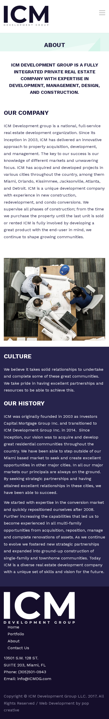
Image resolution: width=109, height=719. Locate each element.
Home (13, 627)
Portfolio (16, 633)
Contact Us (18, 647)
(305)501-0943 (32, 671)
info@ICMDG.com (33, 678)
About (14, 641)
